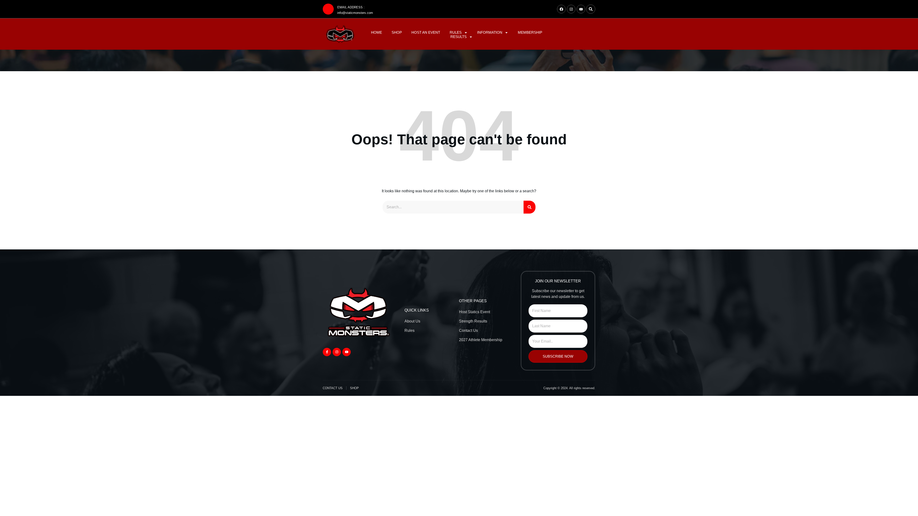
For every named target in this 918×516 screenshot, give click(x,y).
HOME (376, 32)
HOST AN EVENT (425, 32)
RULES (456, 32)
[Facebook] (561, 9)
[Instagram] (571, 9)
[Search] (530, 207)
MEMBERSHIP (530, 32)
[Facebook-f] (327, 352)
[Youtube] (581, 9)
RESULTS (458, 37)
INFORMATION (489, 32)
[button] (590, 9)
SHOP (397, 32)
